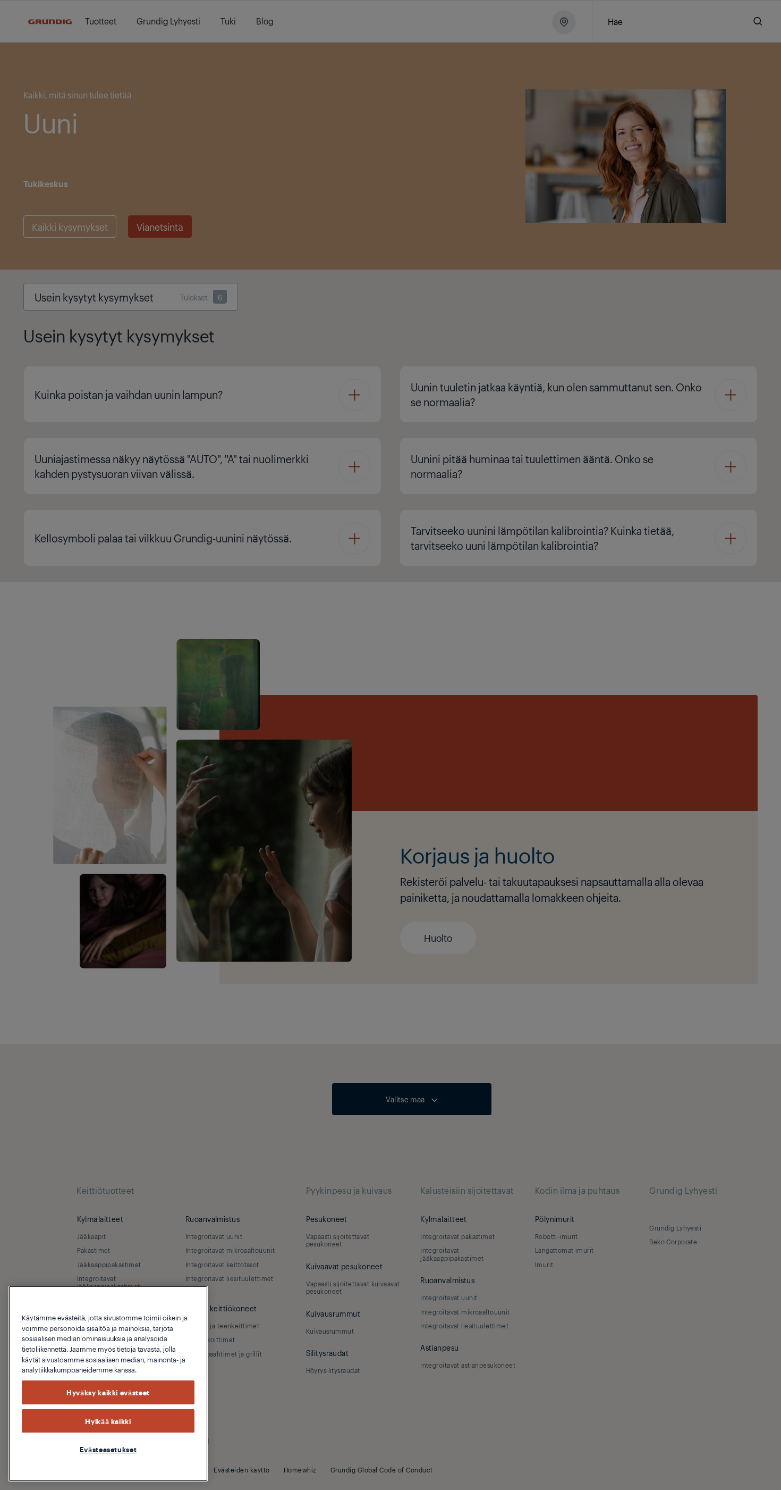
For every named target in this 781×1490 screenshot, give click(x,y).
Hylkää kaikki (108, 1421)
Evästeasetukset (108, 1449)
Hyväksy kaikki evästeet (108, 1392)
